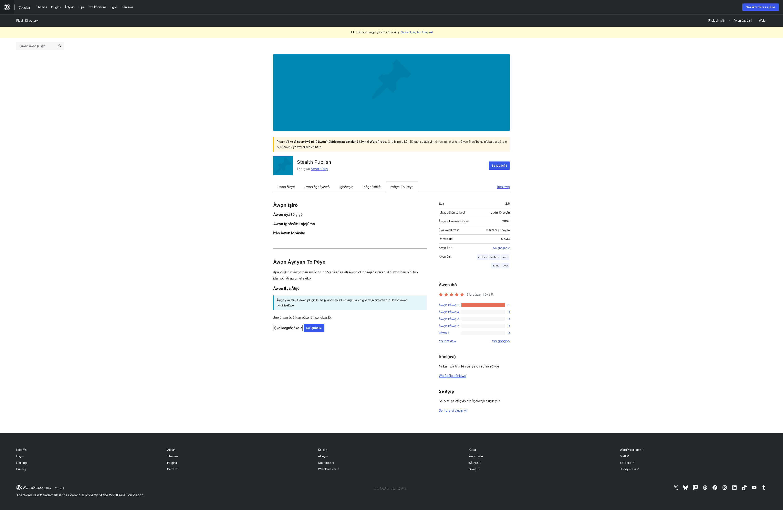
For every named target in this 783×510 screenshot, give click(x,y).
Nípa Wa (21, 449)
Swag (474, 469)
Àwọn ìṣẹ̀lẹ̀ (476, 456)
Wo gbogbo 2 (501, 247)
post (505, 265)
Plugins (172, 462)
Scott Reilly (319, 169)
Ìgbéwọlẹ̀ (346, 187)
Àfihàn (171, 449)
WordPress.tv (329, 469)
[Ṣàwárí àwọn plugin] (59, 46)
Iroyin (20, 456)
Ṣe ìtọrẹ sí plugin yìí (453, 410)
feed (505, 257)
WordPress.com (632, 449)
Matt (624, 456)
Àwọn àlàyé (286, 187)
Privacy (21, 469)
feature (494, 257)
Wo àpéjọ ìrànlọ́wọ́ (452, 376)
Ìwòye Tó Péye (402, 187)
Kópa (472, 449)
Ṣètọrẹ (475, 462)
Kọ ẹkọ (322, 449)
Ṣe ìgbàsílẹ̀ (499, 165)
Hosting (21, 462)
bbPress (627, 462)
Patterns (173, 469)
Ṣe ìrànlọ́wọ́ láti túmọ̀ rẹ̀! (417, 32)
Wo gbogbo (501, 341)
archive (482, 257)
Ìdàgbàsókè (372, 187)
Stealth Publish (314, 162)
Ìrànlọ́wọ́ (503, 187)
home (495, 265)
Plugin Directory (27, 20)
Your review (447, 341)
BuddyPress (630, 469)
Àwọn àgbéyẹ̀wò (317, 187)
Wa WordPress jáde (760, 7)
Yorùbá (59, 488)
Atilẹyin (323, 456)
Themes (172, 456)
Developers (326, 462)
